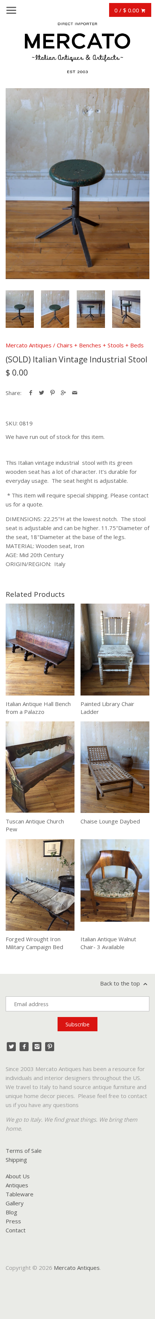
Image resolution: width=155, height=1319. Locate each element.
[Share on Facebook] (30, 393)
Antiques (17, 1185)
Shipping (16, 1159)
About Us (18, 1176)
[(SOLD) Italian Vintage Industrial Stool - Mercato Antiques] (77, 183)
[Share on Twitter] (41, 393)
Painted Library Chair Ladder (107, 707)
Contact (16, 1230)
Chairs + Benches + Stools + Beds (100, 345)
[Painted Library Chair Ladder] (115, 649)
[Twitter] (11, 1046)
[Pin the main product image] (52, 393)
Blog (11, 1212)
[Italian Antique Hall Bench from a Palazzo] (40, 649)
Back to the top (120, 983)
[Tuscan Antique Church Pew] (40, 767)
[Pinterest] (49, 1046)
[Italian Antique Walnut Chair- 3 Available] (115, 885)
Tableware (19, 1194)
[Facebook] (24, 1046)
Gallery (15, 1203)
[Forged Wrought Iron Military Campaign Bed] (40, 885)
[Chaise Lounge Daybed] (115, 767)
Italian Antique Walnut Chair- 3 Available (108, 943)
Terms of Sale (24, 1150)
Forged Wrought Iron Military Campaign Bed (34, 943)
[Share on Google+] (63, 393)
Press (13, 1221)
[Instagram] (36, 1046)
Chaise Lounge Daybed (110, 821)
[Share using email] (74, 393)
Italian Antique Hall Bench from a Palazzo (38, 707)
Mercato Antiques (29, 345)
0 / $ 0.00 (127, 10)
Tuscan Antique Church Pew (35, 825)
